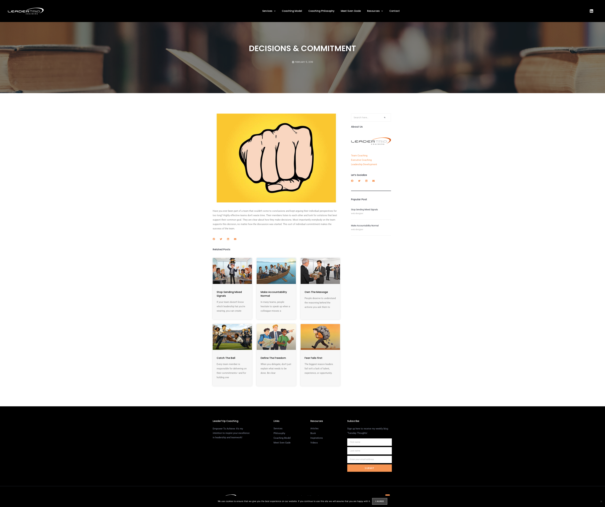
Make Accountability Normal (365, 225)
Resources (373, 11)
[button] (213, 239)
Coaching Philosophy (321, 11)
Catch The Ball (226, 358)
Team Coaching (359, 155)
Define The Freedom (273, 358)
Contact (394, 11)
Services (267, 11)
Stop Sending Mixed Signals (364, 209)
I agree (379, 501)
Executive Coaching (361, 160)
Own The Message (316, 292)
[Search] (385, 117)
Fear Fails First (313, 358)
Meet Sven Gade (351, 11)
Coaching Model (292, 11)
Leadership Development (364, 164)
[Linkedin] (591, 11)
